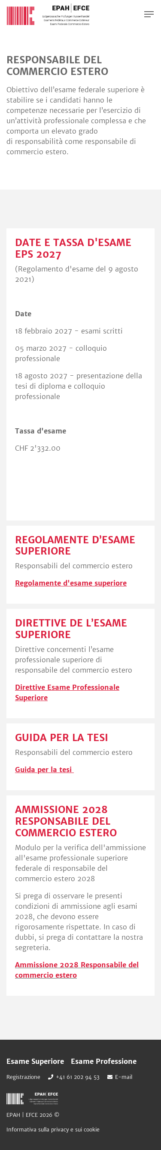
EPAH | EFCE (48, 14)
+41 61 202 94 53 (78, 1077)
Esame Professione (104, 1061)
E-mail (123, 1077)
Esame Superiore (35, 1061)
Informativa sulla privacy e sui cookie (53, 1129)
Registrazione (23, 1077)
